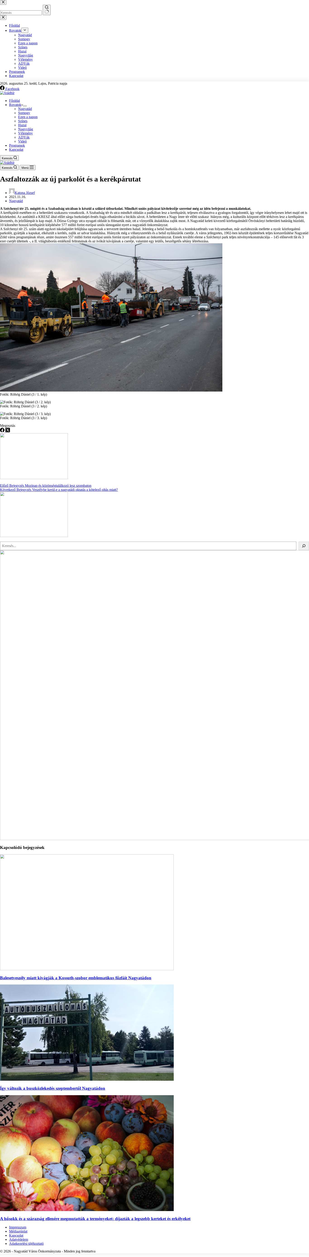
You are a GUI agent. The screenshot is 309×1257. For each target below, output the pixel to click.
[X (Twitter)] (7, 431)
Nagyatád (25, 109)
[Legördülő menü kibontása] (25, 106)
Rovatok (15, 105)
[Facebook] (2, 431)
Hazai (22, 125)
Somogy (24, 113)
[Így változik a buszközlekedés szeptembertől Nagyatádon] (87, 1079)
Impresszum (17, 1227)
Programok (17, 145)
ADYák (24, 137)
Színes (22, 121)
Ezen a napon (28, 117)
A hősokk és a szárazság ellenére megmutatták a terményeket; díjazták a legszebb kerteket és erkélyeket (95, 1218)
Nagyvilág (25, 129)
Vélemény (25, 133)
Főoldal (14, 101)
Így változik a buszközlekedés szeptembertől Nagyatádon (52, 1088)
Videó (22, 141)
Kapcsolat (16, 149)
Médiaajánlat (18, 1231)
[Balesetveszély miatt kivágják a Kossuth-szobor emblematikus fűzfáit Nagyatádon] (87, 969)
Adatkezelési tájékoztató (26, 1243)
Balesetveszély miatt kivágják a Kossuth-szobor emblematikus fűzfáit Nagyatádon (75, 977)
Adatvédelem (18, 1239)
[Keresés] (304, 546)
